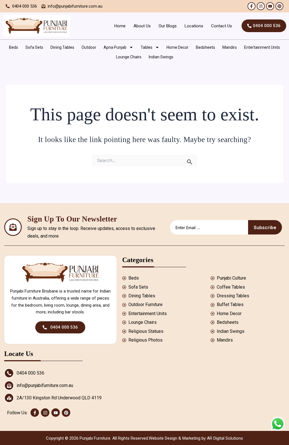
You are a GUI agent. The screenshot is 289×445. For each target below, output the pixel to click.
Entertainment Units (262, 47)
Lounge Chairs (128, 57)
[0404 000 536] (9, 373)
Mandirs (229, 47)
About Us (142, 25)
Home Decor (178, 47)
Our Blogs (168, 25)
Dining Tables (62, 47)
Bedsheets (205, 47)
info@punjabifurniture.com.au (45, 385)
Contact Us (221, 25)
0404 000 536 (30, 373)
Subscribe (265, 227)
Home (120, 25)
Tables (146, 47)
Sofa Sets (34, 47)
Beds (13, 47)
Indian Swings (161, 57)
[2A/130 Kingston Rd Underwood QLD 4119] (9, 398)
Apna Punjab (115, 47)
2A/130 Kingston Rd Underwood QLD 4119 (59, 397)
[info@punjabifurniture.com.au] (9, 385)
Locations (194, 25)
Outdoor (89, 47)
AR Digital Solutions (225, 438)
